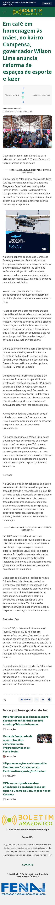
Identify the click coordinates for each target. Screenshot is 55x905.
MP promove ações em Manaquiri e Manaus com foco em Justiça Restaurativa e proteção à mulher (25, 767)
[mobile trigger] (5, 12)
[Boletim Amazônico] (27, 12)
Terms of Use (7, 5)
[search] (50, 12)
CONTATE (27, 864)
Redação (11, 729)
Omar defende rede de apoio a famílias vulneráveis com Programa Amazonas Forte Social (17, 744)
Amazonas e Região (12, 109)
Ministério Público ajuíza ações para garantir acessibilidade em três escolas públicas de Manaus (25, 720)
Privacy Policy (29, 2)
